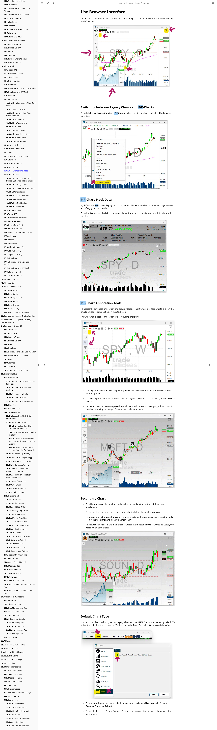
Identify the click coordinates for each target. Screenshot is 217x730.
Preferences (11, 700)
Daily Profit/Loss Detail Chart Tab (18, 591)
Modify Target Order (18, 525)
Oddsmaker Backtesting (12, 597)
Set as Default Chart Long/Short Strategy (17, 469)
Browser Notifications (18, 718)
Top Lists (10, 685)
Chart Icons (11, 174)
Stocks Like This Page (11, 659)
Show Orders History (18, 134)
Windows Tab (12, 408)
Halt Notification (16, 203)
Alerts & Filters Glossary (12, 652)
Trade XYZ (10, 70)
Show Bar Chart (16, 547)
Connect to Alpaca (17, 397)
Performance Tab (14, 580)
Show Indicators (16, 138)
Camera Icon (15, 206)
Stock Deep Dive (13, 678)
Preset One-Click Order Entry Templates (19, 417)
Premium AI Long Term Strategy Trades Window (16, 321)
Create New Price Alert (15, 217)
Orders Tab (11, 558)
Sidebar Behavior (16, 707)
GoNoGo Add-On (9, 648)
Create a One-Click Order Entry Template (20, 427)
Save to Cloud (12, 272)
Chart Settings (15, 722)
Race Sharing (11, 305)
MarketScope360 (13, 670)
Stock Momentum (13, 681)
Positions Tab (11, 496)
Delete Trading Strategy (19, 457)
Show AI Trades (15, 130)
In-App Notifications (17, 725)
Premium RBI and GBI (11, 326)
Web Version (8, 663)
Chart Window (8, 66)
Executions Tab (13, 569)
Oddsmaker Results (14, 619)
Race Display (11, 309)
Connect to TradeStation (19, 401)
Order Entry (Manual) (15, 562)
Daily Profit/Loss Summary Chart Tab (20, 585)
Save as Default (13, 37)
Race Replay (11, 301)
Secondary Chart (93, 498)
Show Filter (11, 243)
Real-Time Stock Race (11, 286)
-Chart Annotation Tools (101, 303)
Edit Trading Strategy (18, 454)
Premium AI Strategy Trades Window (18, 316)
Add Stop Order (15, 507)
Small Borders (12, 18)
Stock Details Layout (17, 711)
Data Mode (13, 714)
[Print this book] (213, 3)
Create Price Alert (13, 73)
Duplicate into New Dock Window (17, 9)
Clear (8, 344)
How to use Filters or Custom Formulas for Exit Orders (22, 448)
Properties (10, 99)
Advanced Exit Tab (14, 611)
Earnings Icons (16, 199)
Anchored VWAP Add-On (13, 645)
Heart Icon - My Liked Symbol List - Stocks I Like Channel (20, 179)
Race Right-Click (13, 297)
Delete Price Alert (13, 225)
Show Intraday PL (14, 247)
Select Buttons (15, 492)
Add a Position (15, 503)
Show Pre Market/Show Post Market (21, 104)
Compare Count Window (13, 40)
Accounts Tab (12, 573)
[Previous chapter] (44, 365)
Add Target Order (16, 521)
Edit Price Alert (12, 221)
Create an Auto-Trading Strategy (22, 433)
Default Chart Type (95, 616)
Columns (10, 236)
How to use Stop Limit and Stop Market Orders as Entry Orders (22, 441)
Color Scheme (15, 703)
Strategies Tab (12, 412)
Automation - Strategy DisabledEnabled (18, 476)
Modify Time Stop (16, 518)
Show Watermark (16, 123)
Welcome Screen (9, 279)
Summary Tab (12, 615)
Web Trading (11, 696)
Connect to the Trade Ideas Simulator (20, 382)
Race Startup (11, 290)
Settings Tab (14, 633)
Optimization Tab (16, 630)
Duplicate (10, 5)
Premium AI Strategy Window (15, 312)
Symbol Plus (14, 543)
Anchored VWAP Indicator (20, 188)
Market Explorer (9, 637)
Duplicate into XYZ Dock (16, 14)
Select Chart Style (14, 149)
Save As (10, 33)
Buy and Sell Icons (17, 195)
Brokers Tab (11, 377)
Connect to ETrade (17, 394)
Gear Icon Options (17, 551)
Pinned (9, 26)
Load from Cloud (16, 481)
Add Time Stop (15, 514)
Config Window (12, 44)
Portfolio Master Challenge (17, 692)
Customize (10, 333)
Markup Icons (15, 192)
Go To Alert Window (17, 465)
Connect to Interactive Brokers (18, 388)
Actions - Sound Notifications (18, 232)
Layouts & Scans (9, 656)
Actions (9, 359)
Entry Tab (10, 600)
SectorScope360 (13, 674)
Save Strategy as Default (19, 461)
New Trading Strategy (18, 422)
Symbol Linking (12, 48)
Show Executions (16, 141)
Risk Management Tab (15, 608)
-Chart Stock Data (96, 199)
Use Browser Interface (16, 171)
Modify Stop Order (17, 510)
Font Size (10, 22)
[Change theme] (48, 3)
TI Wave (6, 641)
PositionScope (12, 689)
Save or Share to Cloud (16, 29)
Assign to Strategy (16, 529)
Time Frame (11, 77)
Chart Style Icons (16, 184)
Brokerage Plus (9, 374)
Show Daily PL (12, 251)
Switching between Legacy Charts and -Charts (117, 107)
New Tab (10, 405)
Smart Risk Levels (14, 145)
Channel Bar (8, 283)
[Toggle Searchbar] (53, 3)
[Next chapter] (209, 365)
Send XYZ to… (12, 81)
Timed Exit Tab (12, 604)
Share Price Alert (13, 228)
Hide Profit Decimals (18, 536)
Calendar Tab (12, 577)
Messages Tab (12, 566)
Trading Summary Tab (15, 555)
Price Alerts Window (11, 210)
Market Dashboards (11, 667)
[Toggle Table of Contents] (42, 3)
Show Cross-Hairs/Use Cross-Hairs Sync (18, 114)
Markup (9, 95)
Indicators (11, 167)
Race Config (11, 294)
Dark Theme (14, 127)
